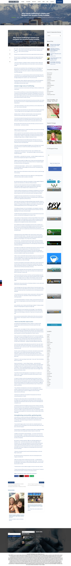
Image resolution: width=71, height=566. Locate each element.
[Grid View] (61, 182)
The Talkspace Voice (52, 269)
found (27, 394)
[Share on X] (1, 283)
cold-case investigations (28, 208)
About (37, 545)
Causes (37, 541)
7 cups (49, 262)
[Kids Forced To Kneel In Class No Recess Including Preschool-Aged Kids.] (35, 498)
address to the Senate (29, 176)
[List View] (59, 182)
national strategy (17, 219)
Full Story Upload (39, 539)
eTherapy (50, 243)
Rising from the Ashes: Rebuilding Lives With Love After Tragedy (55, 45)
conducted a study (33, 132)
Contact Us (38, 548)
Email (9, 532)
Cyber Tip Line (50, 282)
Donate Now (59, 1)
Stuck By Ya (50, 208)
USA (18, 17)
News (31, 34)
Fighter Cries (24, 41)
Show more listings (54, 324)
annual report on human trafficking (35, 400)
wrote (18, 391)
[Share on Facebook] (1, 281)
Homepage (13, 17)
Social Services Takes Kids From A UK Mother (55, 54)
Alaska (21, 17)
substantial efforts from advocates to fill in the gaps (32, 195)
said (33, 205)
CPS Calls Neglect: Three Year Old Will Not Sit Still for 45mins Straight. (55, 62)
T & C (37, 544)
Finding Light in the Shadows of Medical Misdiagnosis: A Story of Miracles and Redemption (55, 49)
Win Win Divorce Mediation (53, 188)
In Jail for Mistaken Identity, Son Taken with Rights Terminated (55, 58)
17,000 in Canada (22, 409)
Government (27, 34)
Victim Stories (38, 536)
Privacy (37, 542)
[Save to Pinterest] (1, 285)
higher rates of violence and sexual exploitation (34, 160)
